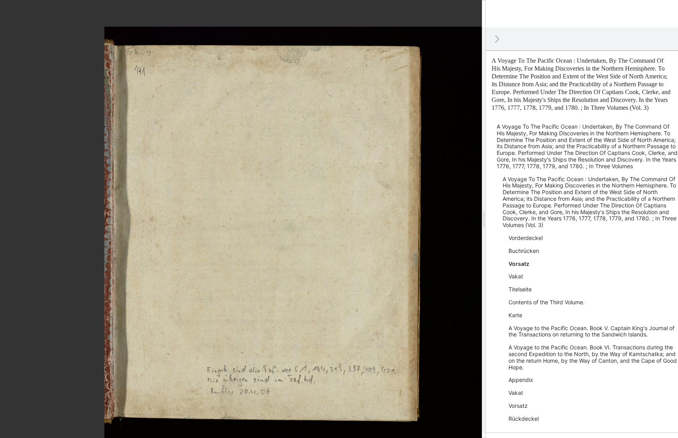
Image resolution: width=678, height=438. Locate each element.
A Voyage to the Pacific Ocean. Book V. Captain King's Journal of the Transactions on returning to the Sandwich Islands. (591, 331)
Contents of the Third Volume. (546, 302)
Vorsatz (518, 263)
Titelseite (520, 289)
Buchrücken (523, 250)
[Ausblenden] (497, 38)
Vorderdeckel (525, 237)
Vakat (515, 276)
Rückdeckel (523, 418)
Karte (515, 315)
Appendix (520, 379)
